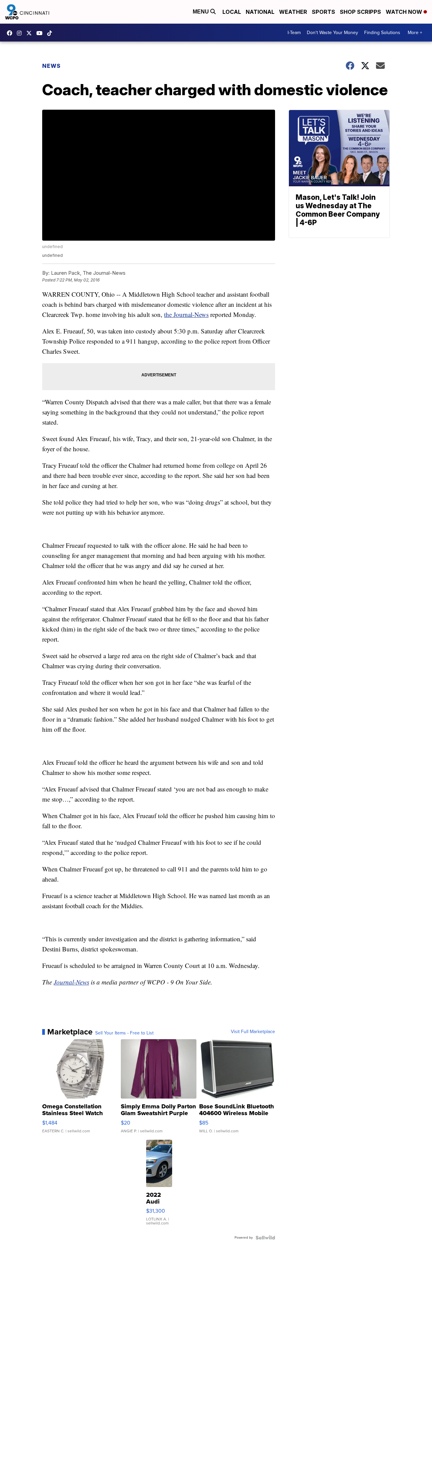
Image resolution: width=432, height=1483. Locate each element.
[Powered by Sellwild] (265, 1237)
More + (415, 32)
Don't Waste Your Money (332, 32)
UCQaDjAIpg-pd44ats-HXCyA (41, 33)
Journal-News (71, 982)
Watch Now (405, 11)
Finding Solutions (382, 32)
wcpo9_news (21, 33)
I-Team (294, 32)
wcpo (30, 33)
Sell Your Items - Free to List (124, 1033)
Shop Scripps (360, 11)
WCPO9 (11, 33)
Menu (201, 12)
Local (231, 11)
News (51, 65)
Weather (293, 11)
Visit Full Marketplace (253, 1031)
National (260, 11)
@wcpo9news (51, 33)
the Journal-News (186, 314)
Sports (323, 11)
